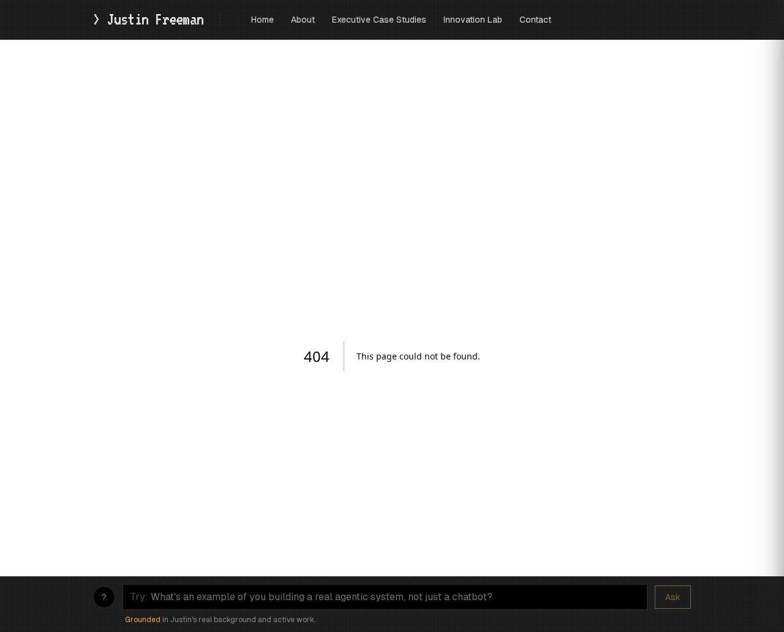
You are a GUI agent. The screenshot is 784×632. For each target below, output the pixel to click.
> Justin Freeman (151, 19)
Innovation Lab (472, 19)
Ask (672, 597)
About (303, 19)
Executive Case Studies (379, 19)
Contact (535, 19)
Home (262, 19)
